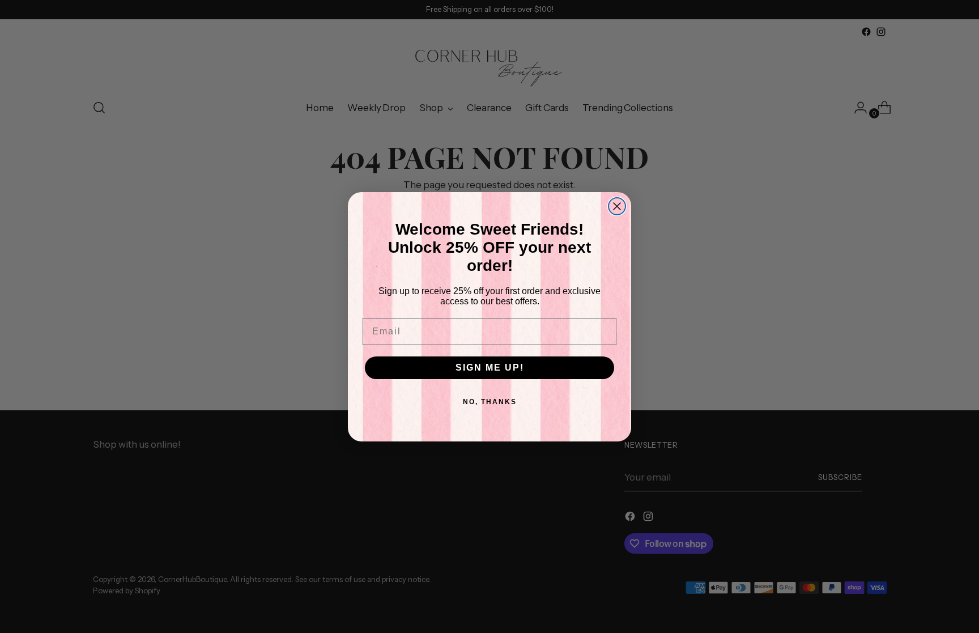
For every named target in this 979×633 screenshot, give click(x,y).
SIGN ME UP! (490, 367)
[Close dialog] (616, 206)
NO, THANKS (490, 402)
